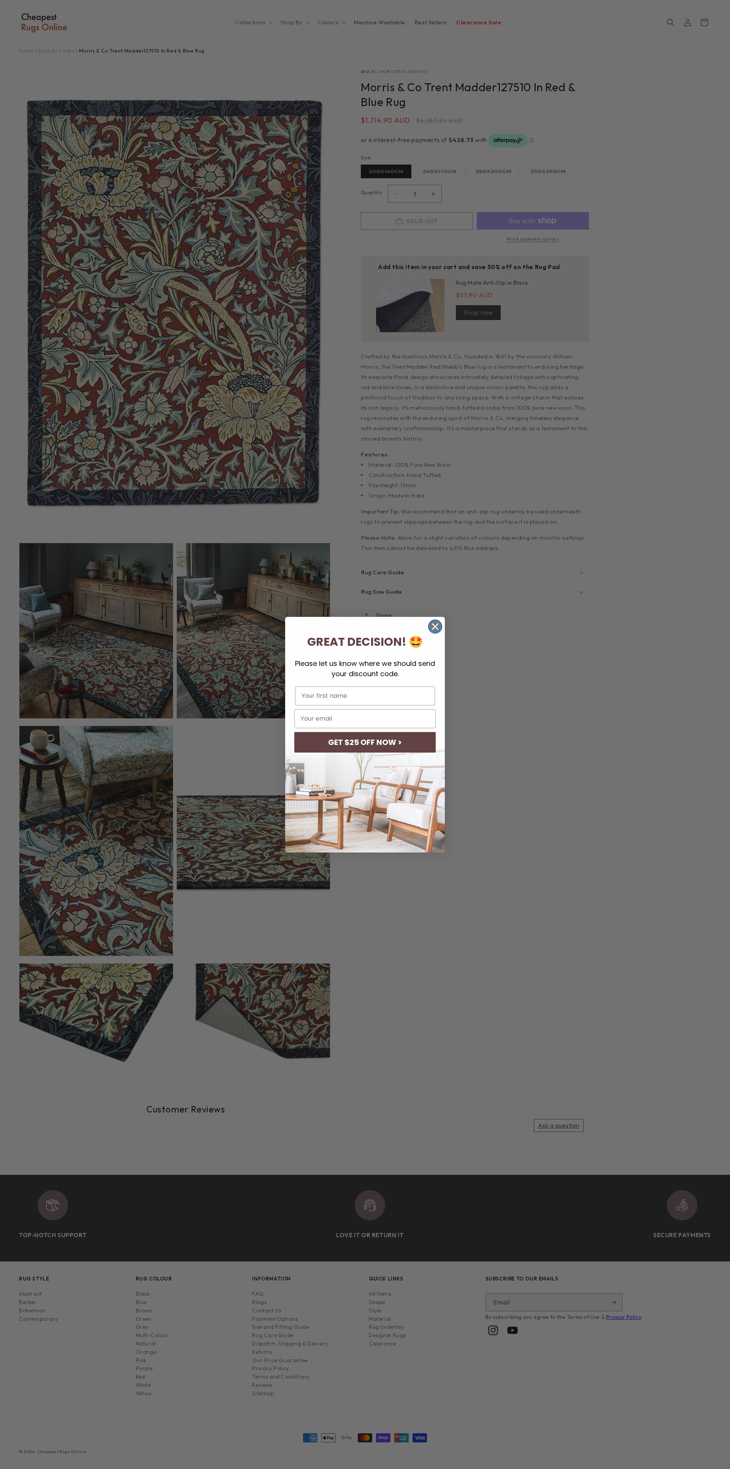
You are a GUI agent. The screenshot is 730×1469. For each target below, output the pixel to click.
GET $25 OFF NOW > (365, 742)
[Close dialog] (435, 626)
